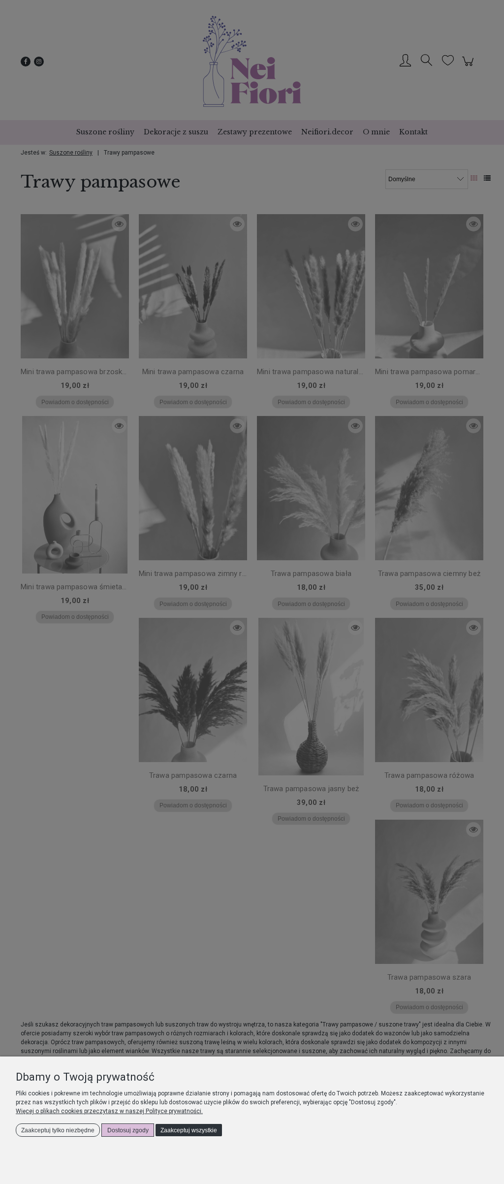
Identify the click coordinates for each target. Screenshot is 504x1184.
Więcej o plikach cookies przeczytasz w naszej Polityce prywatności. (109, 1111)
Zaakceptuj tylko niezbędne (57, 1130)
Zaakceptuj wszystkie (188, 1130)
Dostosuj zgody (128, 1130)
